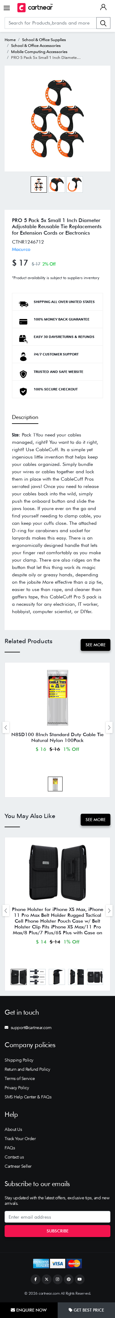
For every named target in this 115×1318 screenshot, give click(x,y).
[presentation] (5, 727)
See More (95, 644)
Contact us (14, 1157)
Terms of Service (20, 1078)
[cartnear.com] (35, 7)
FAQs (10, 1148)
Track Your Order (20, 1138)
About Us (13, 1129)
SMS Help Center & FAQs (28, 1097)
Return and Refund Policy (27, 1069)
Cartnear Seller (18, 1166)
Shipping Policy (19, 1060)
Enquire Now (31, 1310)
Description (25, 417)
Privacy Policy (17, 1087)
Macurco (21, 249)
